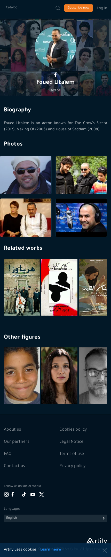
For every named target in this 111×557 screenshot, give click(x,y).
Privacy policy (72, 466)
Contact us (14, 466)
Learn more (50, 550)
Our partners (16, 442)
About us (12, 430)
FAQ (8, 454)
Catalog (12, 8)
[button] (55, 47)
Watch (23, 303)
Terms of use (71, 454)
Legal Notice (71, 442)
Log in (102, 8)
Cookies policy (73, 430)
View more (23, 388)
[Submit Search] (57, 8)
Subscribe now (78, 8)
